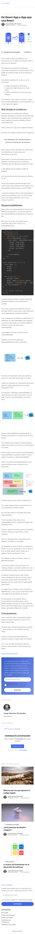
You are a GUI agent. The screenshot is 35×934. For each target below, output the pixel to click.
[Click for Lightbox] (17, 359)
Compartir (27, 52)
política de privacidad (22, 685)
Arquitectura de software (13, 14)
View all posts (7, 716)
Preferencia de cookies (8, 924)
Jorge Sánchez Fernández (13, 23)
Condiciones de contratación (6, 921)
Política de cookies (7, 917)
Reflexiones (10, 861)
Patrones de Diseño (12, 824)
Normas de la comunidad (12, 729)
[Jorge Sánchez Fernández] (3, 24)
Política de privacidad (8, 915)
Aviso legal (4, 912)
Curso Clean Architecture (9, 653)
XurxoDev (19, 931)
